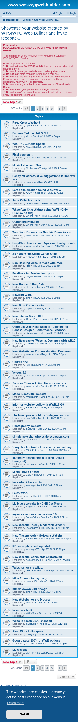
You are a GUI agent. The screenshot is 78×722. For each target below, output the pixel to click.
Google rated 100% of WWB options (36, 640)
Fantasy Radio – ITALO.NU (30, 133)
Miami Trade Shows (25, 471)
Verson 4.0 (19, 372)
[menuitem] (6, 13)
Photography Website (26, 426)
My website (19, 649)
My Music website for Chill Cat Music (37, 503)
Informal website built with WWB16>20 (38, 404)
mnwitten (30, 256)
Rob (28, 266)
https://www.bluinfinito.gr (29, 589)
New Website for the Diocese (31, 599)
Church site (20, 362)
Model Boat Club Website (29, 394)
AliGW (29, 192)
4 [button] (47, 108)
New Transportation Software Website (37, 535)
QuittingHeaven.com (26, 221)
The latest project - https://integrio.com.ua (40, 415)
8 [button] (59, 108)
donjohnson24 (33, 560)
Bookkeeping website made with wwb (37, 263)
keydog (30, 464)
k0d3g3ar (31, 613)
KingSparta (31, 506)
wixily (29, 602)
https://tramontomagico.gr (29, 578)
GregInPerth (32, 319)
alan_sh (30, 157)
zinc (28, 136)
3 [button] (42, 108)
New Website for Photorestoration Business (41, 351)
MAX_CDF (31, 450)
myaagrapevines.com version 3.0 (34, 514)
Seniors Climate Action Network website (39, 383)
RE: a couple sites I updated (31, 546)
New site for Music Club (28, 316)
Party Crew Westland (26, 122)
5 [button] (52, 108)
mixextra (30, 643)
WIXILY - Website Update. (29, 144)
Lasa (28, 439)
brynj (28, 182)
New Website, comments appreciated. (37, 557)
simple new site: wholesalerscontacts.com (40, 436)
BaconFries (32, 333)
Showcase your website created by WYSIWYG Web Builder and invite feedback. (34, 33)
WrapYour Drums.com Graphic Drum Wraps (41, 232)
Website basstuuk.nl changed (32, 620)
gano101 (30, 418)
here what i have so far (27, 482)
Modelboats (32, 397)
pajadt (29, 308)
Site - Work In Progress (28, 631)
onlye (29, 147)
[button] (26, 108)
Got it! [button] (24, 714)
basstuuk (31, 623)
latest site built (22, 610)
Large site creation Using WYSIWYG (36, 189)
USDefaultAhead (34, 570)
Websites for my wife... (27, 567)
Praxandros (32, 528)
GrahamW (31, 168)
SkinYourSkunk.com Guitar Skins (34, 253)
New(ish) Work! (22, 294)
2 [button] (37, 108)
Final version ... (22, 154)
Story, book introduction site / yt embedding (42, 447)
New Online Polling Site (28, 284)
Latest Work (20, 493)
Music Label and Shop (27, 165)
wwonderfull (32, 216)
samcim (30, 343)
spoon (29, 125)
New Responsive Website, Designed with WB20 (43, 340)
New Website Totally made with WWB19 (38, 525)
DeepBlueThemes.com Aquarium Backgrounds (43, 243)
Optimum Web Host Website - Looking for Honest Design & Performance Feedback (40, 328)
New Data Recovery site (28, 305)
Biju (28, 365)
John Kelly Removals (26, 200)
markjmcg (31, 634)
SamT (29, 407)
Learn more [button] (15, 703)
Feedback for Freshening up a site (35, 273)
